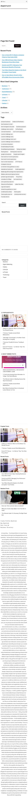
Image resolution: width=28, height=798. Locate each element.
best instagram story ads (7, 126)
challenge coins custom (7, 129)
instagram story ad (6, 164)
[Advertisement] (14, 23)
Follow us (19, 6)
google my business (6, 154)
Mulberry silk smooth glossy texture (10, 174)
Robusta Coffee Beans (7, 184)
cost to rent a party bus (19, 131)
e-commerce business (7, 144)
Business (4, 86)
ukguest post (6, 6)
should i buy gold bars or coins (8, 189)
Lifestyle (4, 100)
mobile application (19, 169)
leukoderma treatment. (7, 169)
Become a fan (25, 6)
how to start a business (7, 161)
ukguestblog (18, 795)
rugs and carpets (5, 186)
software (4, 94)
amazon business (5, 121)
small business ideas (6, 191)
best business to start (7, 124)
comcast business (6, 131)
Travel (4, 97)
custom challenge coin (7, 134)
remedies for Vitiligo (6, 179)
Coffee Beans (19, 129)
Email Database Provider (7, 146)
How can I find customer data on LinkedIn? (13, 506)
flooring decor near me (16, 151)
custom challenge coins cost (8, 139)
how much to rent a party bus (8, 159)
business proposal (21, 126)
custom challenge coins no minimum (10, 141)
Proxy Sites (19, 176)
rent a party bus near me (7, 181)
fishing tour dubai (21, 149)
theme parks (17, 191)
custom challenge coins (7, 136)
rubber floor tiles (19, 184)
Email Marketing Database (7, 149)
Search (4, 202)
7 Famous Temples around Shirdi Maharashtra (13, 448)
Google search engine (19, 154)
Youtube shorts (5, 196)
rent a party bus (18, 179)
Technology (5, 89)
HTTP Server (19, 161)
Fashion (4, 103)
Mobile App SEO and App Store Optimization (12, 171)
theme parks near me (6, 194)
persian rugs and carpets (7, 176)
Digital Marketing (7, 91)
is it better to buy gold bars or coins (10, 166)
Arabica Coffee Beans (18, 121)
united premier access (20, 194)
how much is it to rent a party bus (9, 156)
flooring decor (4, 151)
